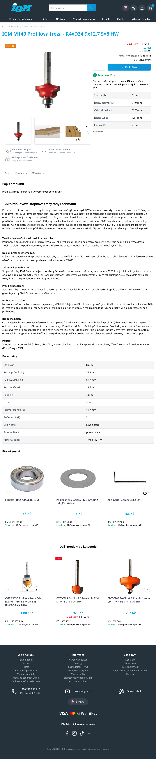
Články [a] (120, 18)
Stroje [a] (46, 18)
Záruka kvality (78, 674)
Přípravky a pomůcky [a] (84, 18)
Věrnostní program (78, 670)
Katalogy (78, 663)
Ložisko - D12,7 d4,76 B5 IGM (22, 500)
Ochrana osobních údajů (26, 678)
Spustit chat (134, 691)
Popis (8, 173)
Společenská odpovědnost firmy (130, 670)
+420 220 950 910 (30, 689)
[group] (18, 131)
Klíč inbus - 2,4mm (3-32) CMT (125, 500)
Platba (26, 667)
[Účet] (141, 7)
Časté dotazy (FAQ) (78, 667)
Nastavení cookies (78, 681)
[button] (8, 131)
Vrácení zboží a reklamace (26, 681)
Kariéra (130, 674)
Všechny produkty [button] (22, 18)
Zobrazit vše (98, 131)
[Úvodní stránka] (3, 26)
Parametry (21, 173)
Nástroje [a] (61, 18)
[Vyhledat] (91, 7)
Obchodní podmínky (26, 670)
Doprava (25, 663)
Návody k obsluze (78, 660)
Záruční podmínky (26, 674)
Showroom (130, 663)
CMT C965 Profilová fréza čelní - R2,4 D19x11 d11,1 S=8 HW (77, 600)
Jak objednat (26, 660)
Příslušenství (38, 173)
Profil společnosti (130, 667)
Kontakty (130, 660)
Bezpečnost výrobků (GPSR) (78, 678)
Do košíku (131, 67)
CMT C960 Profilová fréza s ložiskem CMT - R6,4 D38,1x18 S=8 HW (129, 600)
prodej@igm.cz (82, 691)
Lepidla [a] (106, 18)
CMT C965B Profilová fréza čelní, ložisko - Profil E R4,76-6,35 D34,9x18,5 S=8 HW (24, 602)
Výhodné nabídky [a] (141, 18)
